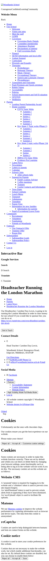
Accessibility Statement (22, 385)
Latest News (17, 163)
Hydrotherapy (23, 68)
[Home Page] (10, 5)
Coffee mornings (24, 182)
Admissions (17, 199)
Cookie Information (20, 387)
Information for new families (24, 206)
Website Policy (18, 390)
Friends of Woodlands (21, 223)
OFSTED (16, 97)
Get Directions (13, 357)
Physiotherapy (23, 80)
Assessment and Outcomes (23, 82)
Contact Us (11, 243)
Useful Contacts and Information (31, 187)
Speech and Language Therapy (30, 78)
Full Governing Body (26, 51)
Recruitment (17, 216)
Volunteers (16, 218)
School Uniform (19, 192)
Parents (10, 102)
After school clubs (25, 175)
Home (9, 24)
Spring (26, 153)
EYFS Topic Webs (25, 109)
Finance (15, 53)
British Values (18, 87)
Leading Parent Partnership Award (27, 104)
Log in (9, 248)
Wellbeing (16, 99)
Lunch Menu (17, 194)
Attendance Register (26, 46)
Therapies (16, 65)
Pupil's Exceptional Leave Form (25, 211)
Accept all (16, 444)
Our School (11, 27)
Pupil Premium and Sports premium (27, 85)
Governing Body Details (28, 41)
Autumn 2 (27, 114)
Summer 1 (27, 121)
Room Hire (17, 233)
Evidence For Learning (27, 160)
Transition (16, 201)
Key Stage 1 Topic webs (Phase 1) (32, 126)
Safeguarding (12, 235)
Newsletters (17, 165)
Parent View (17, 204)
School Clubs (18, 172)
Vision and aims (19, 31)
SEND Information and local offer (26, 56)
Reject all (6, 444)
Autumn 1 (27, 112)
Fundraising (17, 221)
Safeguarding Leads (20, 238)
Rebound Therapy (25, 70)
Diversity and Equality (21, 63)
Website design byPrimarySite (20, 404)
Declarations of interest (27, 48)
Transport (16, 197)
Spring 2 (26, 119)
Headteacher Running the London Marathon (26, 306)
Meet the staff (18, 34)
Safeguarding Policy (20, 240)
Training (21, 184)
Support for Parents (20, 177)
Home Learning (19, 107)
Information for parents (27, 209)
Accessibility (17, 90)
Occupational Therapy (27, 75)
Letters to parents (19, 167)
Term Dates (17, 189)
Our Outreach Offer (20, 228)
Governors (16, 39)
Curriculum (17, 61)
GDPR (15, 36)
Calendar (16, 170)
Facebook (13, 375)
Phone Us (27, 360)
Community (12, 214)
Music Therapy (23, 73)
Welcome (16, 29)
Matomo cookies (15, 509)
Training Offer (18, 231)
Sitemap (10, 379)
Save (25, 558)
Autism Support (19, 58)
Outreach (10, 226)
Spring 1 (26, 116)
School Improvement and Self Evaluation (29, 95)
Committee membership (27, 44)
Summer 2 (27, 124)
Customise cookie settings (33, 444)
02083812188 (16, 360)
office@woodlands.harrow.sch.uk (25, 362)
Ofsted (4, 411)
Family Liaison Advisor (27, 180)
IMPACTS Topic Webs (27, 158)
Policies (15, 92)
